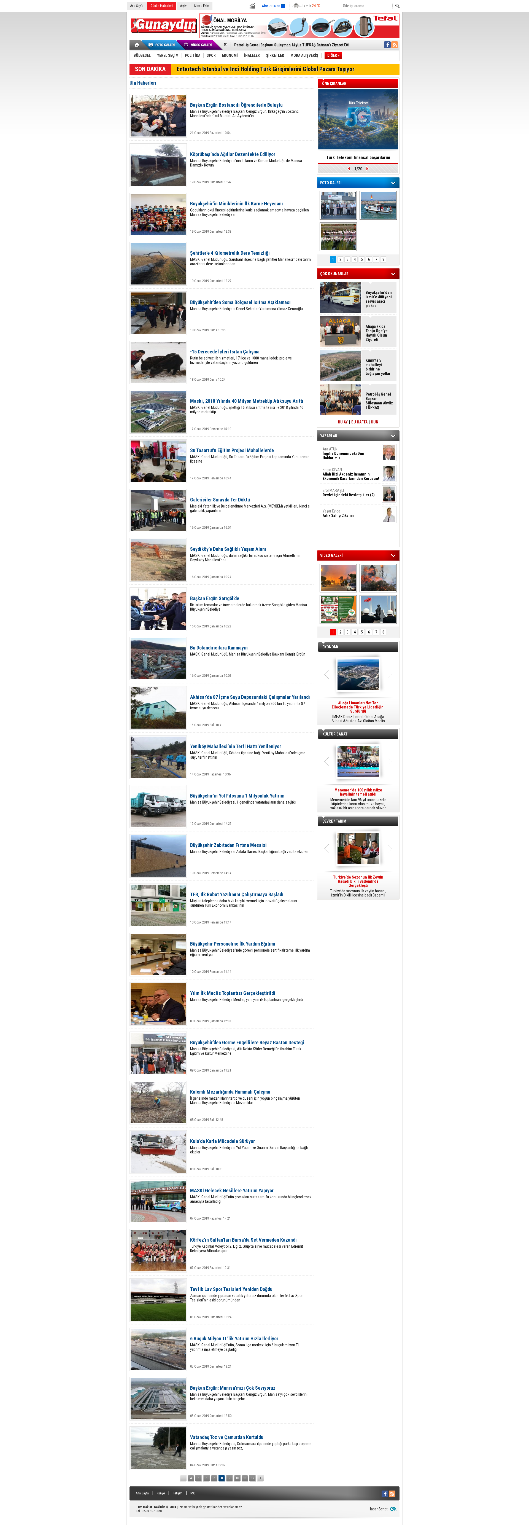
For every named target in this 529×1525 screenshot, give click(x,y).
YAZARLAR (328, 436)
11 (245, 1478)
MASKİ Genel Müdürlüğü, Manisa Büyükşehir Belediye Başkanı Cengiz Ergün (247, 650)
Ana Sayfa (136, 6)
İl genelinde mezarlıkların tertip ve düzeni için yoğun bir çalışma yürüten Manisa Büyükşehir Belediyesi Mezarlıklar (245, 1097)
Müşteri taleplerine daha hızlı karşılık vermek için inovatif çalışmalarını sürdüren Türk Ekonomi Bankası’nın (243, 900)
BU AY (343, 422)
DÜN (374, 422)
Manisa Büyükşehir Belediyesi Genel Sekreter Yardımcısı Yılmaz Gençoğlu (246, 305)
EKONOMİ (330, 647)
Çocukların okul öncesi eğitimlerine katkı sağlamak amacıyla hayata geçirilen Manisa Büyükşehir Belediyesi (249, 209)
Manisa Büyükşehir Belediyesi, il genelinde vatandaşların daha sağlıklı (243, 798)
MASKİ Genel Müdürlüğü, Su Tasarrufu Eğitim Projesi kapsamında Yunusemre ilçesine (249, 455)
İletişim (177, 1493)
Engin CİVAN (351, 474)
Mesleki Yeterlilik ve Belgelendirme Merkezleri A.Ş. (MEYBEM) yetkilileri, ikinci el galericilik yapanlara (250, 505)
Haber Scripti (378, 1509)
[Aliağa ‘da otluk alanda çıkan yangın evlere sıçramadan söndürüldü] (338, 578)
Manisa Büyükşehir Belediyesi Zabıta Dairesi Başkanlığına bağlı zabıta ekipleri (249, 848)
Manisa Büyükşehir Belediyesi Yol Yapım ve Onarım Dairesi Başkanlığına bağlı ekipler (249, 1146)
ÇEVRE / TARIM (334, 821)
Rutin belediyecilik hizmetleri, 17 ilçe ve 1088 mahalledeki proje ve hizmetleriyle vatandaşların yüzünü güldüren (241, 357)
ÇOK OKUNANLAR (334, 274)
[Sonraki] (260, 1478)
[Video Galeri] (198, 45)
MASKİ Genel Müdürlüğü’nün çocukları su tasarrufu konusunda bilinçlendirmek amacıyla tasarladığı (250, 1196)
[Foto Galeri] (162, 45)
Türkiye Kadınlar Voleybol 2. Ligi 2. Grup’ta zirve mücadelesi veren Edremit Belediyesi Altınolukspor (246, 1245)
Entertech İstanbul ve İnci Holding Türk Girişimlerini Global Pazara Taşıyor (265, 69)
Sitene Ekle (201, 6)
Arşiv (183, 6)
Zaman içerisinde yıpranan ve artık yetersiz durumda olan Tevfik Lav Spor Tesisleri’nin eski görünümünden (246, 1294)
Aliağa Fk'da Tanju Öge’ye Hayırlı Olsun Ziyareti (377, 333)
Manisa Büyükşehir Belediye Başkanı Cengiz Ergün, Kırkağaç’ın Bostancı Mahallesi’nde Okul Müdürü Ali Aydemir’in (244, 110)
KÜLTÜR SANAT (334, 734)
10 (237, 1478)
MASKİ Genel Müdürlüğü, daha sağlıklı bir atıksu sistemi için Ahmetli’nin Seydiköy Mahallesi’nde (245, 554)
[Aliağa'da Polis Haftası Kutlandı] (378, 609)
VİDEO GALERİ (331, 555)
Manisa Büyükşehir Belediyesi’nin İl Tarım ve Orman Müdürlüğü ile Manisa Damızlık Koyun (246, 159)
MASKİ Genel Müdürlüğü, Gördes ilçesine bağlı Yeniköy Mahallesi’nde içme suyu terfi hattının (247, 751)
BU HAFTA (359, 422)
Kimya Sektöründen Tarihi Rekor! (358, 157)
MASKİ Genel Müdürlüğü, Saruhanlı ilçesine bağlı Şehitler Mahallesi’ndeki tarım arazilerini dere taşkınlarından (250, 258)
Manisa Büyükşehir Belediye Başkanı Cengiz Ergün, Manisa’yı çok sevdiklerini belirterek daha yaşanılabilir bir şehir (248, 1393)
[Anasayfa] (137, 45)
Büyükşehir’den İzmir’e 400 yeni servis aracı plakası (379, 299)
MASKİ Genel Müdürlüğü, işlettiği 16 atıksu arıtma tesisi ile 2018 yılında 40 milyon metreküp (246, 406)
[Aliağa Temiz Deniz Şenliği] (378, 205)
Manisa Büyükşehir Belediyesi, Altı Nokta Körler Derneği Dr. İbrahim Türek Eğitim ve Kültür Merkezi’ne (247, 1048)
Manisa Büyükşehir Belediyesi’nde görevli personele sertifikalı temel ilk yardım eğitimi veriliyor (250, 949)
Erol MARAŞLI (349, 492)
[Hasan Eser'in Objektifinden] (338, 236)
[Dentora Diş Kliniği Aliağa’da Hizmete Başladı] (338, 205)
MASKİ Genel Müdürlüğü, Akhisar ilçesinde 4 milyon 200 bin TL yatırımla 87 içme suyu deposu (250, 702)
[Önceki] (183, 1478)
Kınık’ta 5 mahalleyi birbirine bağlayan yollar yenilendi (378, 367)
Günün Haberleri (162, 6)
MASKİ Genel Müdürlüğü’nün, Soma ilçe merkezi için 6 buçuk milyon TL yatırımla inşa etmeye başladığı (244, 1344)
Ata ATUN (343, 453)
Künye (161, 1493)
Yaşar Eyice (338, 513)
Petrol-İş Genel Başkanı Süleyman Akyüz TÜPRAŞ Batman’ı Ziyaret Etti (379, 401)
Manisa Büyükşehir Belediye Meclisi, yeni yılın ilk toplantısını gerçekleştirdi (246, 996)
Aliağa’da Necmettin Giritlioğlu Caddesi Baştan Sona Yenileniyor (287, 45)
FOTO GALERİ (331, 183)
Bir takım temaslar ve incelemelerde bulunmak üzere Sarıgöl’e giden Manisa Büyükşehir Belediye (248, 603)
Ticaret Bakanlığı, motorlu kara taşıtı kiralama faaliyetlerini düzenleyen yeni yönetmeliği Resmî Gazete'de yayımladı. (358, 712)
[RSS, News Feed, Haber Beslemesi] (394, 44)
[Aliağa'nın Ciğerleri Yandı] (378, 578)
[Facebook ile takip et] (387, 44)
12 (252, 1478)
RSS (192, 1493)
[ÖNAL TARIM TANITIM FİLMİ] (338, 609)
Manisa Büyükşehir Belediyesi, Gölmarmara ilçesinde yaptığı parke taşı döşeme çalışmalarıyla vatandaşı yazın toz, (250, 1442)
